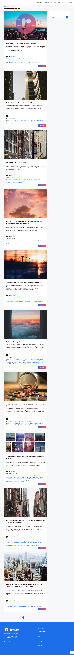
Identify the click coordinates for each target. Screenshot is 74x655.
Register (71, 2)
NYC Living (24, 242)
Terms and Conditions (42, 646)
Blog (55, 2)
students (12, 545)
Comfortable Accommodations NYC (31, 63)
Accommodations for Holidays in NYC (14, 61)
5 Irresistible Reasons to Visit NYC (16, 162)
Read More (42, 66)
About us (47, 2)
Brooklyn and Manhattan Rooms (18, 63)
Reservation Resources (17, 542)
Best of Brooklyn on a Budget (20, 362)
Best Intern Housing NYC (20, 478)
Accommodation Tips (36, 61)
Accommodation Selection (27, 61)
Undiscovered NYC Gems (31, 242)
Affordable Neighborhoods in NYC (24, 181)
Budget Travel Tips (18, 424)
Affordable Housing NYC (22, 62)
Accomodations (40, 2)
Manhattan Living (28, 363)
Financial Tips (34, 424)
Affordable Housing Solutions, (25, 477)
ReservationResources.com (19, 544)
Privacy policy (40, 645)
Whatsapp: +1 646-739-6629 (62, 627)
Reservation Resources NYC (27, 542)
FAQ (51, 2)
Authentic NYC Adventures (11, 478)
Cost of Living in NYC (21, 481)
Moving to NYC (19, 242)
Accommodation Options (21, 120)
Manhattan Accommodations (19, 363)
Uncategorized (40, 424)
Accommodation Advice (11, 120)
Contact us (60, 2)
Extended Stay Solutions (32, 301)
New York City (34, 363)
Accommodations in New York (12, 62)
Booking (32, 181)
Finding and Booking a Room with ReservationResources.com (23, 342)
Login (66, 2)
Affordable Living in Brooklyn (36, 477)
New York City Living (17, 302)
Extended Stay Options (23, 301)
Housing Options (41, 301)
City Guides (11, 363)
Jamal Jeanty (12, 56)
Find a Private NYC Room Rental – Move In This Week (21, 43)
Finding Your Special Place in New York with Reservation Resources (25, 103)
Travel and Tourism (35, 545)
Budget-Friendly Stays (14, 301)
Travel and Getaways (27, 545)
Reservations (27, 544)
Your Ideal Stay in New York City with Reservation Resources (23, 282)
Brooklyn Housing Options (35, 362)
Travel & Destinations (18, 545)
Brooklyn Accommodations (25, 121)
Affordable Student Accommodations (27, 360)
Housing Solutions (9, 302)
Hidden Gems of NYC (12, 242)
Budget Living (12, 424)
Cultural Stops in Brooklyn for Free (16, 182)
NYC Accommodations (35, 121)
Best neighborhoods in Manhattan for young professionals (23, 480)
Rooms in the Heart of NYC (35, 544)
